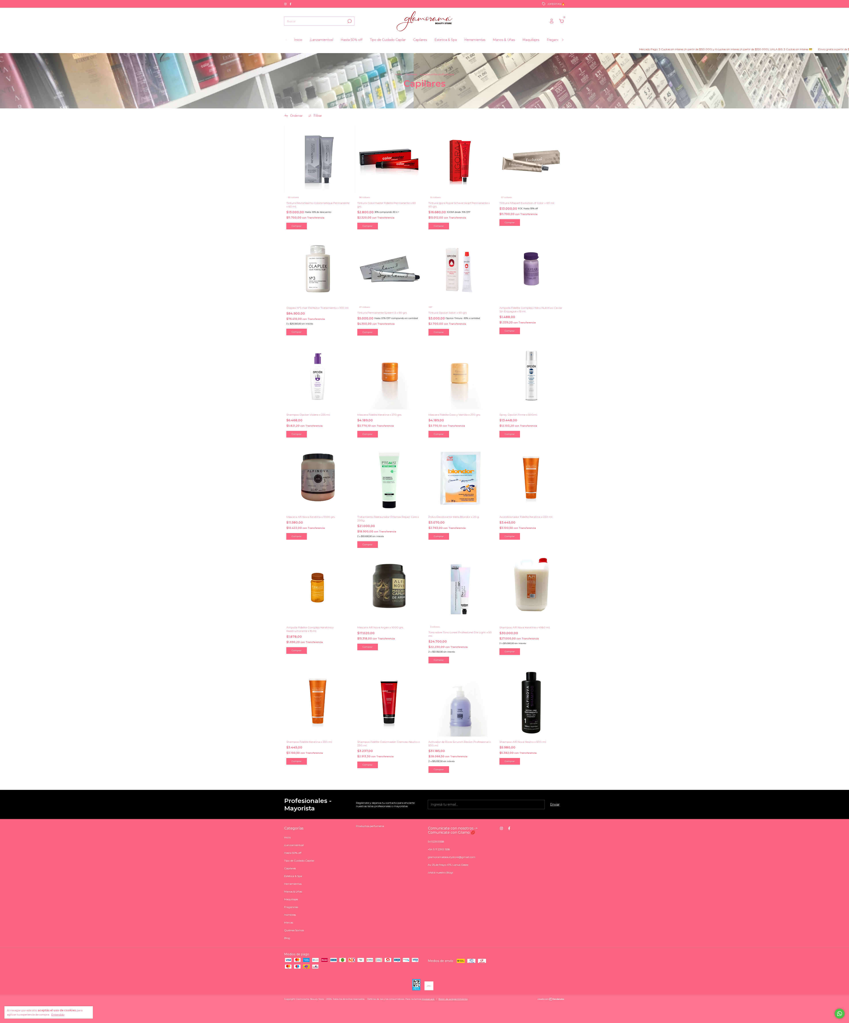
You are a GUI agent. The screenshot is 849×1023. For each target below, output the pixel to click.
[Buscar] (349, 21)
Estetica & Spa (445, 40)
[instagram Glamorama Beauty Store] (285, 4)
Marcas (288, 922)
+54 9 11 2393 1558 (439, 849)
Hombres (290, 914)
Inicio (298, 40)
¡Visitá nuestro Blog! (440, 872)
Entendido (57, 1014)
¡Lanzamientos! (321, 40)
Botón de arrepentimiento (453, 999)
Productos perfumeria (370, 826)
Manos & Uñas (504, 40)
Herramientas (474, 40)
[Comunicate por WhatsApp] (840, 1014)
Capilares (420, 40)
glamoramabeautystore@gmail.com (451, 857)
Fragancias (555, 40)
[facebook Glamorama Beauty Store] (290, 4)
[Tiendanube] (551, 1000)
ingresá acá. (428, 999)
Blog (287, 938)
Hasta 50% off (351, 40)
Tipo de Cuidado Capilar (388, 40)
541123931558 (436, 841)
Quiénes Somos (294, 930)
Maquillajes (530, 40)
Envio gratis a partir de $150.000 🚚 (766, 49)
